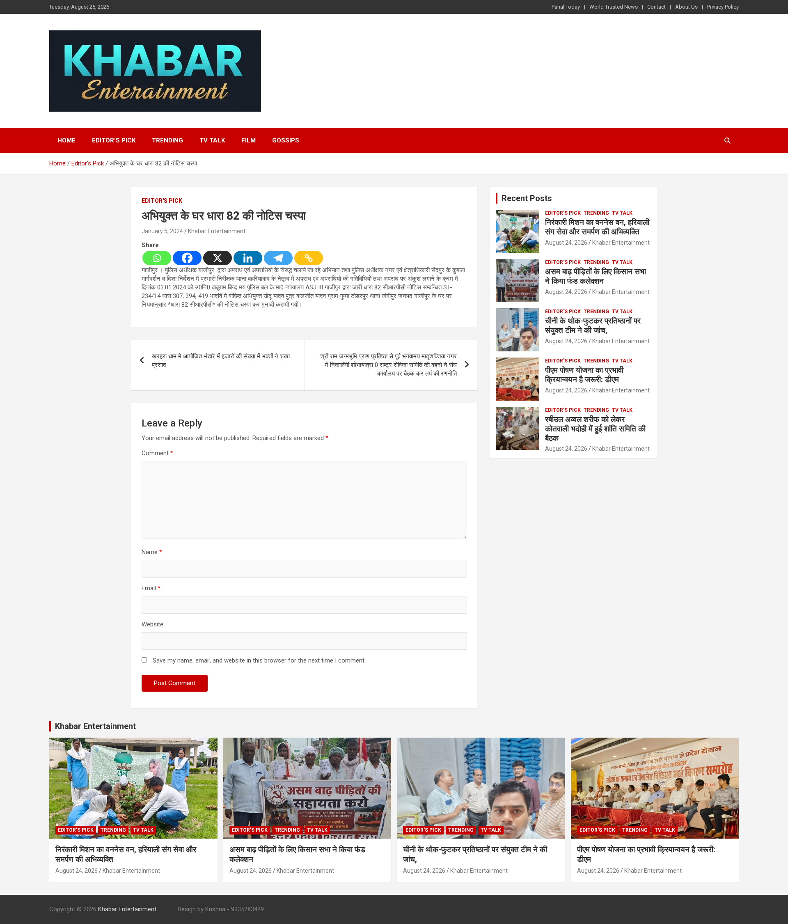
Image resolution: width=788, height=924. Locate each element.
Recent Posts (527, 198)
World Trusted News (613, 7)
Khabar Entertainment (216, 231)
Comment (157, 453)
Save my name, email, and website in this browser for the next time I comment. (259, 660)
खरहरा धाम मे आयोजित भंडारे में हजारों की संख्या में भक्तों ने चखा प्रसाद (221, 361)
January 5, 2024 (162, 231)
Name (152, 552)
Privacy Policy (723, 7)
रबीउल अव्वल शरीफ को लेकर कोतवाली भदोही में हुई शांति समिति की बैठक (595, 429)
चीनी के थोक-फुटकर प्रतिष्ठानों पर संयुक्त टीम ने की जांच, (593, 325)
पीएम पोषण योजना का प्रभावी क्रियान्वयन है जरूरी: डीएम (584, 374)
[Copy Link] (308, 258)
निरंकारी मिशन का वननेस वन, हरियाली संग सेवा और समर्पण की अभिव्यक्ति (597, 227)
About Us (686, 7)
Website (152, 624)
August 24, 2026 (566, 242)
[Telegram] (278, 258)
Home (66, 140)
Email (151, 588)
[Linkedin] (248, 258)
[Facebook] (187, 258)
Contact (656, 7)
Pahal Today (566, 7)
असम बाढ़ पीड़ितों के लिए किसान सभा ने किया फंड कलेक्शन (595, 276)
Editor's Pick (162, 200)
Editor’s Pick (113, 140)
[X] (217, 258)
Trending (167, 140)
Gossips (285, 140)
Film (248, 140)
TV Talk (212, 140)
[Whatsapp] (156, 258)
